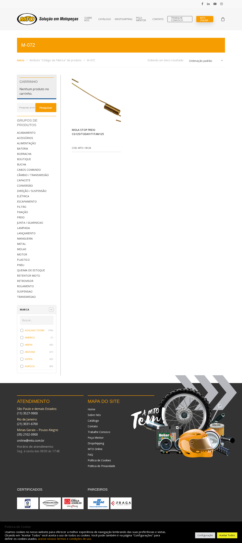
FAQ (90, 454)
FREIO (21, 217)
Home (91, 409)
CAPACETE (23, 180)
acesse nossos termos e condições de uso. (65, 539)
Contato (158, 19)
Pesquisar (46, 107)
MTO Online (204, 19)
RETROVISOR (25, 281)
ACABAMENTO (26, 132)
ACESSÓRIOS (25, 138)
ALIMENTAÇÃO (26, 143)
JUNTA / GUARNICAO (30, 222)
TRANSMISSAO (26, 297)
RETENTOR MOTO (28, 275)
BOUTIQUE (24, 159)
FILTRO (21, 207)
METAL (21, 244)
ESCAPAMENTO (27, 201)
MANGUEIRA (25, 238)
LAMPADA (23, 228)
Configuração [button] (205, 535)
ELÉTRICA (23, 196)
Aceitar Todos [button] (227, 535)
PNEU (20, 265)
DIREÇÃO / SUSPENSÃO (32, 191)
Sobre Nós (88, 19)
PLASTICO (23, 259)
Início (20, 60)
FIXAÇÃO (22, 212)
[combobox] (206, 60)
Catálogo (104, 19)
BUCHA (21, 164)
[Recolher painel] (51, 309)
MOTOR (22, 254)
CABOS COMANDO (29, 169)
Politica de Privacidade (101, 466)
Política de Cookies (99, 460)
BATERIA (22, 148)
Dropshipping (123, 19)
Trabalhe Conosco (177, 19)
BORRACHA (24, 154)
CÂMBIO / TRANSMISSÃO (33, 175)
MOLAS (21, 249)
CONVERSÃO (25, 185)
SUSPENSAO (25, 291)
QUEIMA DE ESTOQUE (31, 270)
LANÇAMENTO (26, 233)
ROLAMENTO (25, 286)
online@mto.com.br (30, 440)
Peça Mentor (141, 19)
